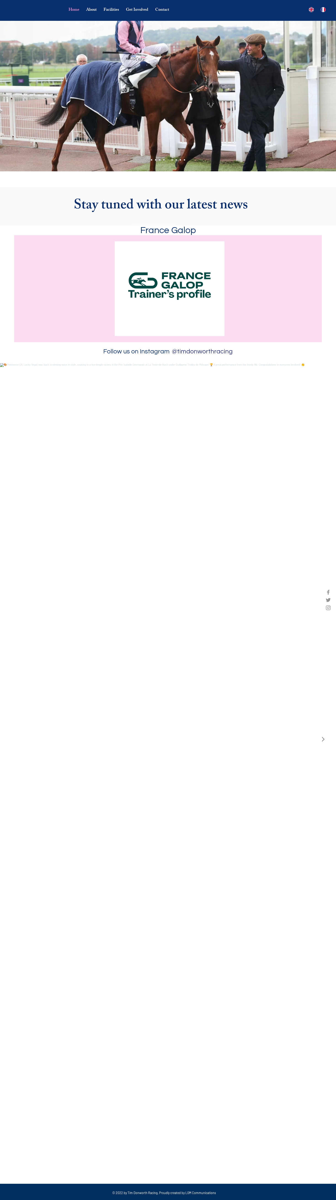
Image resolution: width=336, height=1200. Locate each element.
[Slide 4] (164, 160)
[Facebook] (328, 592)
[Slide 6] (172, 160)
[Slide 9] (184, 160)
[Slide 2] (155, 160)
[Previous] (25, 96)
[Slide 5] (168, 160)
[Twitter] (328, 600)
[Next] (311, 96)
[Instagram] (328, 608)
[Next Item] (323, 739)
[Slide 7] (176, 160)
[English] (311, 10)
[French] (323, 10)
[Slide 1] (151, 160)
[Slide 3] (159, 160)
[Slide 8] (180, 160)
